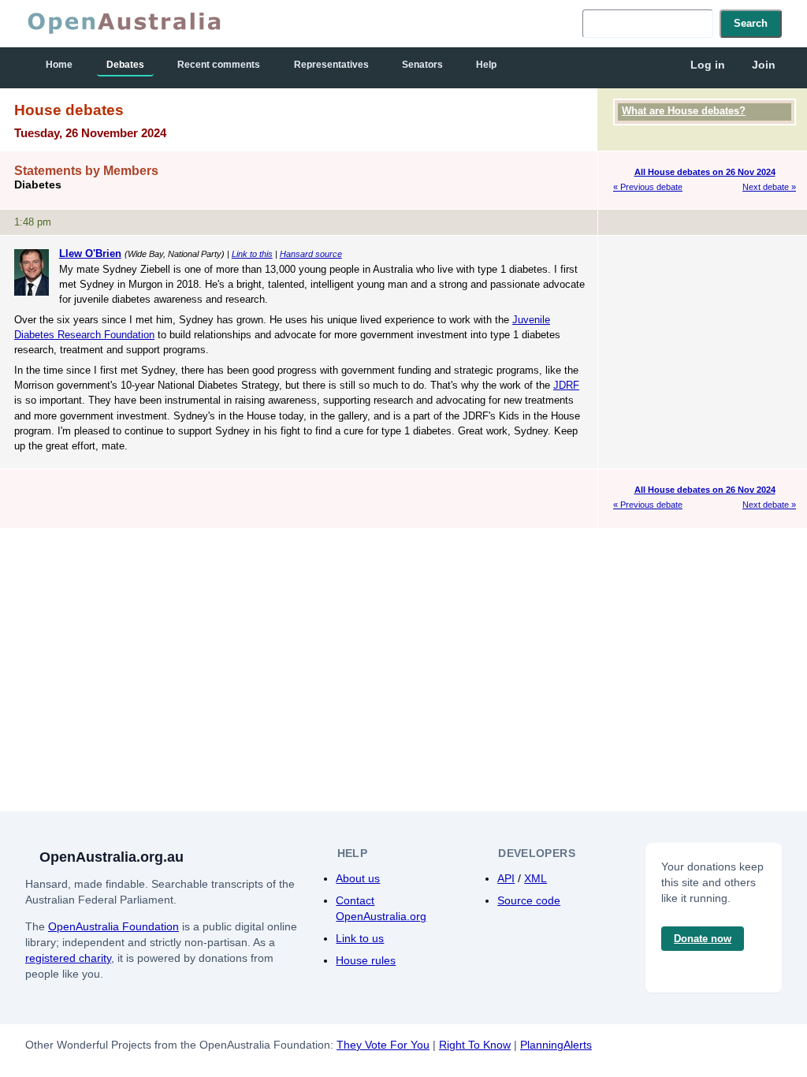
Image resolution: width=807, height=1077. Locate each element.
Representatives (331, 64)
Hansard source (311, 254)
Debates (125, 64)
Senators (422, 64)
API (506, 878)
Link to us (360, 938)
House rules (366, 960)
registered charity (68, 958)
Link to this (252, 254)
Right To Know (475, 1044)
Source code (528, 900)
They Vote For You (383, 1044)
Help (486, 64)
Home (59, 64)
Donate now (702, 939)
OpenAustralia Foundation (113, 926)
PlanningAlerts (556, 1044)
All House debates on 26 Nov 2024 (704, 172)
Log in (707, 64)
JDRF (566, 385)
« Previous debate (647, 187)
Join (763, 64)
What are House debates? (684, 111)
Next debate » (769, 187)
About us (358, 878)
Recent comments (218, 64)
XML (535, 878)
